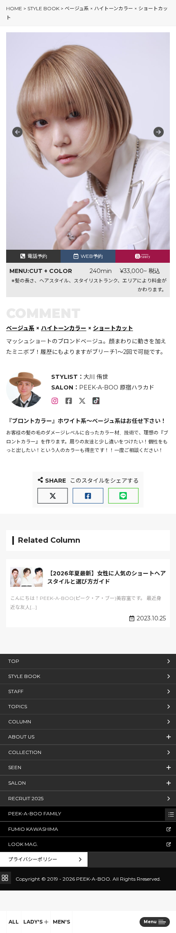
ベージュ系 (20, 328)
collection (24, 752)
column (19, 721)
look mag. (23, 844)
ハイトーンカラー (63, 328)
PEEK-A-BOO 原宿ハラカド (116, 387)
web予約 (92, 256)
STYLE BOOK (24, 676)
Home (14, 8)
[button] (158, 132)
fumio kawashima (33, 829)
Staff (15, 691)
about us (21, 737)
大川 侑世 (95, 376)
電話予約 (37, 256)
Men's (61, 922)
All (14, 922)
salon (17, 783)
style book (43, 8)
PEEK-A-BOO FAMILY (34, 813)
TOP (13, 661)
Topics (17, 706)
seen (14, 767)
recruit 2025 (25, 798)
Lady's (33, 922)
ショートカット (113, 328)
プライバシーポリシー (32, 859)
